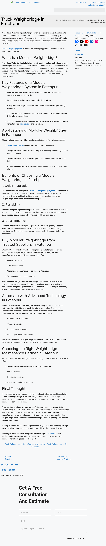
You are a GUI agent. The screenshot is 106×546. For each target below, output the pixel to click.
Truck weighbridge (15, 145)
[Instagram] (96, 41)
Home (58, 20)
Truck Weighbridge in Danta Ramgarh (20, 444)
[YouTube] (87, 41)
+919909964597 (8, 470)
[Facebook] (77, 41)
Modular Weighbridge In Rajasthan (73, 20)
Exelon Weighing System (12, 49)
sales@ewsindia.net (9, 465)
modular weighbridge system (43, 191)
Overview (41, 444)
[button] (79, 10)
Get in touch (53, 434)
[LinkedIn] (91, 41)
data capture (25, 124)
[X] (82, 41)
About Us (79, 54)
